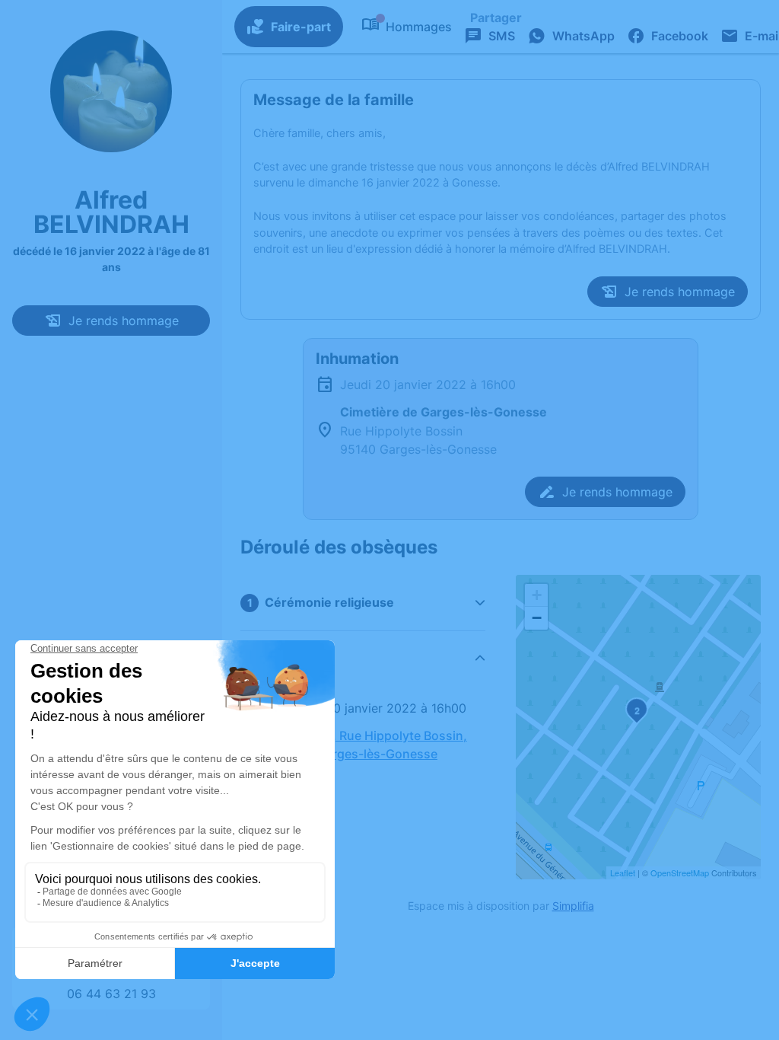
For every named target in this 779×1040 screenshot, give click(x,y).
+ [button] (537, 595)
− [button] (537, 617)
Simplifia (573, 905)
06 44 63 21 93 (111, 993)
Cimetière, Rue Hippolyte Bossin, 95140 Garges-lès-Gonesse (372, 744)
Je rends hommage (123, 320)
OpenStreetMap (679, 872)
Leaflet (622, 872)
